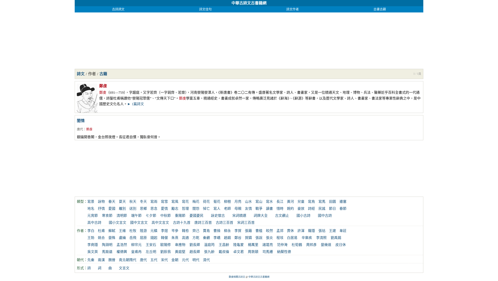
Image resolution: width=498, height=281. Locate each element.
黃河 (290, 202)
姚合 (101, 238)
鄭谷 (237, 238)
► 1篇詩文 (135, 104)
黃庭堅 (180, 252)
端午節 (136, 216)
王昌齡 (224, 245)
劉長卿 (194, 245)
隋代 (132, 260)
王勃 (90, 238)
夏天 (122, 202)
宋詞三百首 (246, 223)
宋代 (164, 260)
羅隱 (311, 231)
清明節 (122, 216)
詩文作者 (292, 9)
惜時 (279, 209)
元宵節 (92, 216)
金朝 (174, 260)
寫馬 (321, 202)
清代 (206, 260)
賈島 (206, 231)
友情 (248, 209)
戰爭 (258, 209)
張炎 (269, 238)
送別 (132, 209)
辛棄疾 (307, 238)
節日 (332, 209)
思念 (153, 209)
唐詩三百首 (203, 223)
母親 (237, 209)
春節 (342, 209)
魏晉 (111, 260)
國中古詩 (325, 216)
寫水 (269, 202)
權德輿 (122, 252)
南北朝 (124, 260)
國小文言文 (117, 223)
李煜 (164, 231)
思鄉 (143, 209)
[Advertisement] (191, 39)
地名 (90, 209)
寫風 (174, 202)
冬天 (143, 202)
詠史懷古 (218, 216)
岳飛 (132, 238)
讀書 (269, 209)
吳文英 (92, 252)
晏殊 (111, 238)
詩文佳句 (205, 9)
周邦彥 (311, 245)
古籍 (103, 74)
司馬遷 (267, 252)
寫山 (258, 202)
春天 (111, 202)
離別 (122, 209)
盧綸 (122, 238)
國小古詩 (303, 216)
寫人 (216, 209)
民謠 (321, 209)
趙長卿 (194, 252)
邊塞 (342, 202)
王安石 (151, 245)
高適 (185, 238)
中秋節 (165, 216)
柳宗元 (136, 245)
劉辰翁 (165, 252)
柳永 (227, 231)
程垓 (279, 238)
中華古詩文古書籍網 (249, 3)
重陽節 (180, 216)
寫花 (185, 202)
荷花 (206, 202)
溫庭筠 (209, 245)
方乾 (195, 238)
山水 (248, 202)
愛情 (164, 209)
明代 (195, 260)
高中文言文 (160, 223)
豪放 (300, 209)
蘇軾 (111, 231)
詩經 (311, 209)
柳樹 (227, 202)
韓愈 (185, 231)
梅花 (195, 202)
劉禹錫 (336, 238)
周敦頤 (253, 252)
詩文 (81, 74)
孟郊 (279, 231)
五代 (153, 260)
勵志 (174, 209)
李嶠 (216, 238)
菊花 (216, 202)
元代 (185, 260)
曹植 (258, 231)
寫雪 (164, 202)
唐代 (80, 129)
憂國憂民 (196, 216)
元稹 (153, 231)
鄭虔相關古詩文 (237, 277)
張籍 (248, 231)
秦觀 (206, 238)
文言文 (124, 268)
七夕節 (151, 216)
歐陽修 (165, 245)
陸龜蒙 (238, 245)
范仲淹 (282, 245)
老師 (227, 209)
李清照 (321, 238)
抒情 (101, 209)
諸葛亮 (267, 245)
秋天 (132, 202)
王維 (122, 231)
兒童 (300, 202)
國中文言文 (139, 223)
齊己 (195, 231)
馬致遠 (107, 252)
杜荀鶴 (297, 245)
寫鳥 (311, 202)
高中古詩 (94, 223)
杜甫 (101, 231)
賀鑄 (248, 238)
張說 (258, 238)
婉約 (290, 209)
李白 (90, 231)
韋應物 (180, 245)
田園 (332, 202)
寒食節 (107, 216)
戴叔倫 (224, 252)
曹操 (216, 231)
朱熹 (174, 238)
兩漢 (101, 260)
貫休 (290, 231)
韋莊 (342, 231)
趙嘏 (227, 238)
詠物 (101, 202)
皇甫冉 (136, 252)
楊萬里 (253, 245)
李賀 (237, 231)
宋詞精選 (239, 216)
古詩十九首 (181, 223)
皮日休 (340, 245)
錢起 (153, 238)
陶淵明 (107, 245)
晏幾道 (326, 245)
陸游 (143, 231)
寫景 (90, 202)
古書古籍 (380, 9)
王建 (332, 231)
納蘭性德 (284, 252)
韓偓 (164, 238)
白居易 (292, 238)
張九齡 (209, 252)
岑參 (174, 231)
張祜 (321, 231)
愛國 (111, 209)
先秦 (90, 260)
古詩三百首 (224, 223)
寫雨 (153, 202)
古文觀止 (282, 216)
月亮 (237, 202)
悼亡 (206, 209)
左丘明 (151, 252)
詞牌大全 (261, 216)
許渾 (300, 231)
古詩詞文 (118, 9)
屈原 (143, 238)
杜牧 (132, 231)
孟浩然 (122, 245)
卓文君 (238, 252)
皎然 (269, 231)
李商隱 (92, 245)
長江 (279, 202)
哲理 (185, 209)
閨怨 (195, 209)
